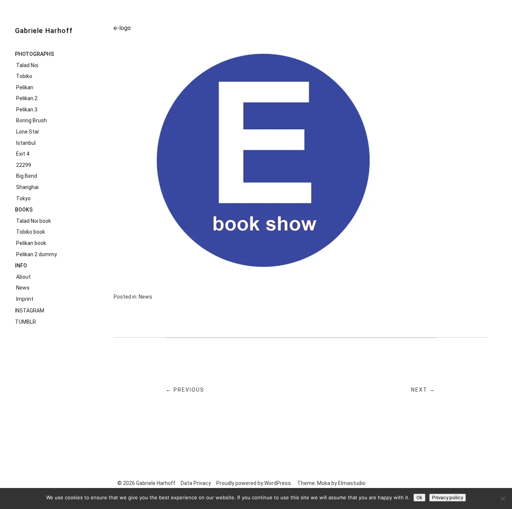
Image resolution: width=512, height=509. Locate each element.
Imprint (24, 299)
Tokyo (23, 198)
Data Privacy (196, 483)
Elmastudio (351, 483)
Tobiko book (30, 232)
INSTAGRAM (29, 311)
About (23, 277)
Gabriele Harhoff (44, 31)
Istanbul (26, 143)
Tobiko (24, 76)
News (23, 288)
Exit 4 (22, 154)
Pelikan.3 (26, 110)
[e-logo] (263, 271)
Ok (419, 497)
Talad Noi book (33, 221)
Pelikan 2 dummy (36, 254)
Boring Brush (31, 120)
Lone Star (27, 132)
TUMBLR (25, 322)
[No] (502, 498)
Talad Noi (27, 65)
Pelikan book (31, 243)
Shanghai (27, 187)
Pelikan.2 (26, 98)
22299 (23, 165)
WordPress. (278, 483)
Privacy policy (447, 497)
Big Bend (26, 176)
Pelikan (24, 87)
